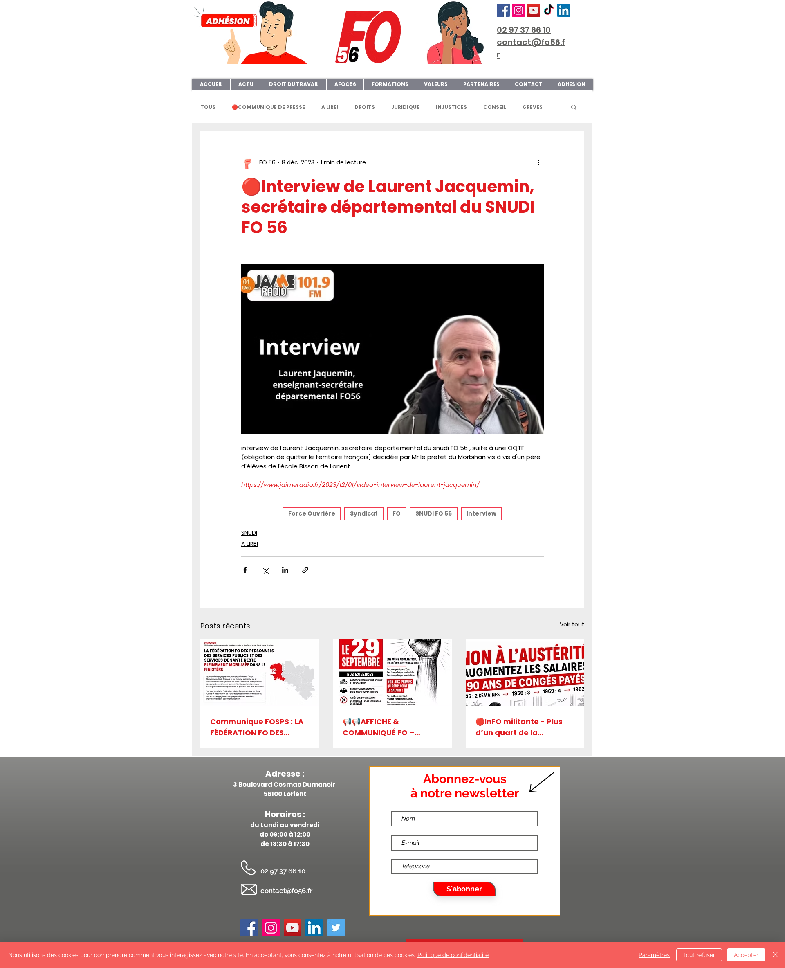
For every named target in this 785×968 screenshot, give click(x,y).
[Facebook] (503, 10)
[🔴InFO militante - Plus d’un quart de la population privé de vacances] (525, 672)
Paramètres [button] (654, 955)
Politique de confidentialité (453, 955)
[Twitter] (336, 927)
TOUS (207, 107)
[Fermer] (775, 954)
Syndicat (364, 513)
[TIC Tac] (548, 10)
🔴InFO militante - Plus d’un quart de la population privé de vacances (519, 727)
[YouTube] (533, 10)
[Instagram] (518, 10)
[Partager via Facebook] (245, 570)
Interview (481, 513)
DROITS (364, 107)
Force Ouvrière (311, 513)
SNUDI (249, 533)
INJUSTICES (451, 107)
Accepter (746, 955)
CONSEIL (494, 107)
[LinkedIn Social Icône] (563, 10)
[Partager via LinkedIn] (285, 570)
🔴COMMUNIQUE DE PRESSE (268, 107)
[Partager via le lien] (305, 570)
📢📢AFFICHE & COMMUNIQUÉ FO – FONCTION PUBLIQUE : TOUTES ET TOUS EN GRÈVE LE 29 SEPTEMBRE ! (389, 727)
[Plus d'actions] (539, 162)
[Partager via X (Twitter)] (265, 570)
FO (396, 513)
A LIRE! (329, 107)
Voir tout (572, 624)
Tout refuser (699, 955)
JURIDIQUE (405, 107)
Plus (528, 107)
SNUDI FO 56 (433, 513)
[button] (574, 107)
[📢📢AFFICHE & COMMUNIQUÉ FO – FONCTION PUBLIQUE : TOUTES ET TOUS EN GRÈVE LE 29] (392, 672)
